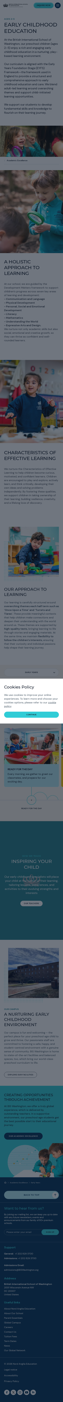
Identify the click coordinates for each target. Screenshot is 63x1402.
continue (31, 715)
